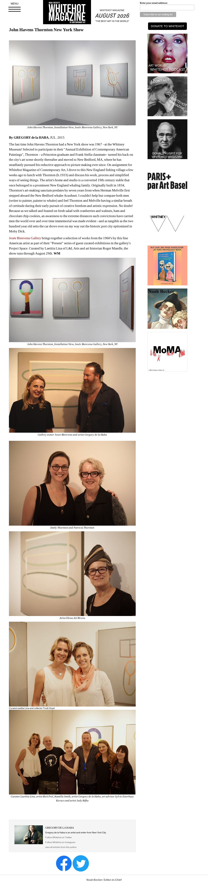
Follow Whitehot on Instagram (60, 842)
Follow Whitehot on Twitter (58, 837)
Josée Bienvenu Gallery (25, 238)
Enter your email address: (154, 3)
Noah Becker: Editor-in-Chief (104, 879)
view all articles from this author (61, 847)
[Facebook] (64, 863)
